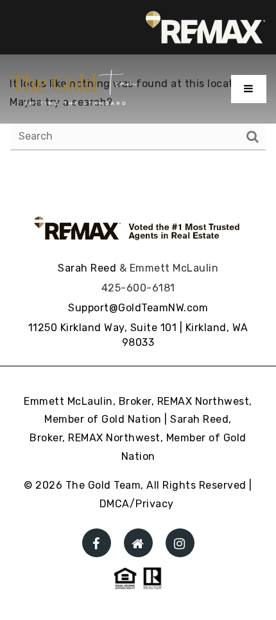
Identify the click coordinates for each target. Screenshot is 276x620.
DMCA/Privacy (136, 504)
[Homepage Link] (74, 88)
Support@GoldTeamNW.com (138, 308)
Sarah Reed (87, 268)
